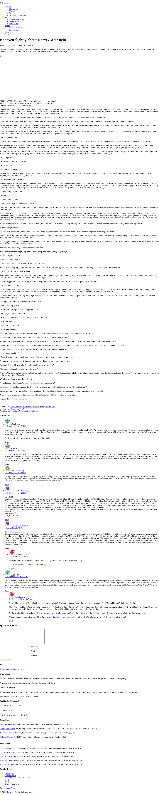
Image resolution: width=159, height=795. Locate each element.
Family (7, 782)
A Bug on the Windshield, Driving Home (23, 411)
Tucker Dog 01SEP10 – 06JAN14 (17, 778)
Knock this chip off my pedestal (10, 764)
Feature (12, 407)
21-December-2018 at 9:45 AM (20, 599)
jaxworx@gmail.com (54, 617)
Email (33, 651)
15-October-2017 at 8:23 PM (15, 493)
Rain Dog (3, 724)
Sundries (8, 17)
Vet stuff (12, 11)
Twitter (12, 669)
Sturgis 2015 (14, 21)
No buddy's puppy (7, 733)
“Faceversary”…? (17, 409)
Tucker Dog (13, 24)
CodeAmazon (25, 792)
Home (7, 34)
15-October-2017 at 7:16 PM (15, 473)
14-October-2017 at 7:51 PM (15, 450)
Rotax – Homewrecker (13, 784)
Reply (7, 442)
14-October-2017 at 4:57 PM (15, 426)
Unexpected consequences (8, 752)
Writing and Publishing (17, 15)
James (13, 575)
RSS (16, 669)
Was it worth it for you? (8, 760)
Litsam (12, 683)
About (7, 32)
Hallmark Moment (7, 737)
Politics (29, 407)
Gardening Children (7, 729)
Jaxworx (10, 792)
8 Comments (29, 46)
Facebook (6, 669)
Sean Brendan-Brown (19, 526)
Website (34, 655)
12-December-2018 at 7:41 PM (16, 577)
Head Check (14, 30)
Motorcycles (13, 9)
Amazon (21, 669)
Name (33, 647)
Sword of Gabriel (6, 748)
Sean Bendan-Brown (18, 491)
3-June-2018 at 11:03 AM (18, 557)
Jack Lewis (4, 3)
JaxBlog (8, 7)
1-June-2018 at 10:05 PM (14, 528)
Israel (11, 13)
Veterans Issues (10, 776)
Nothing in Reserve (16, 28)
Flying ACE (4, 756)
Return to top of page (8, 788)
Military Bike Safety (16, 19)
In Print (7, 26)
